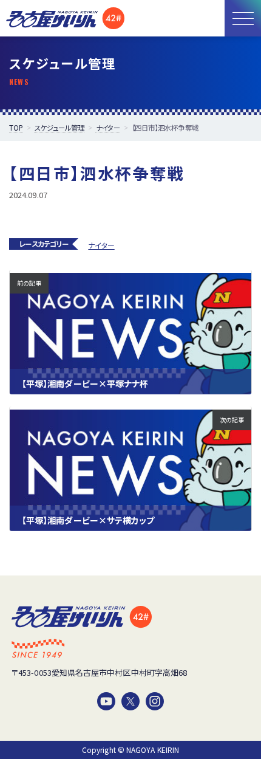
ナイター (101, 245)
